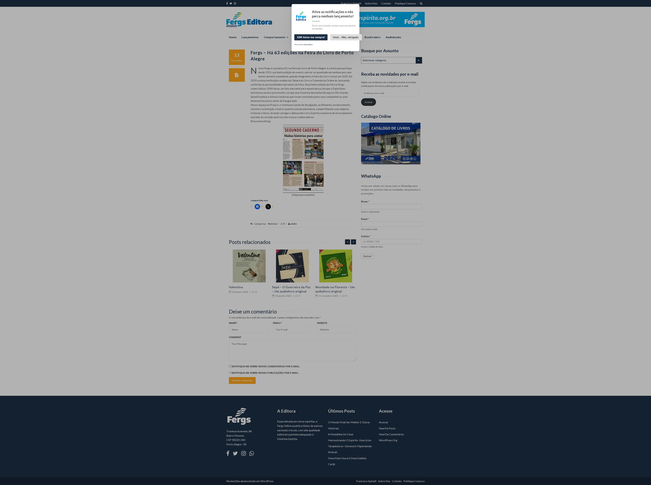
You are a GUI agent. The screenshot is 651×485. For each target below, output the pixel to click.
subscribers (308, 44)
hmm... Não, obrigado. (346, 37)
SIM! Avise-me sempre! (311, 37)
